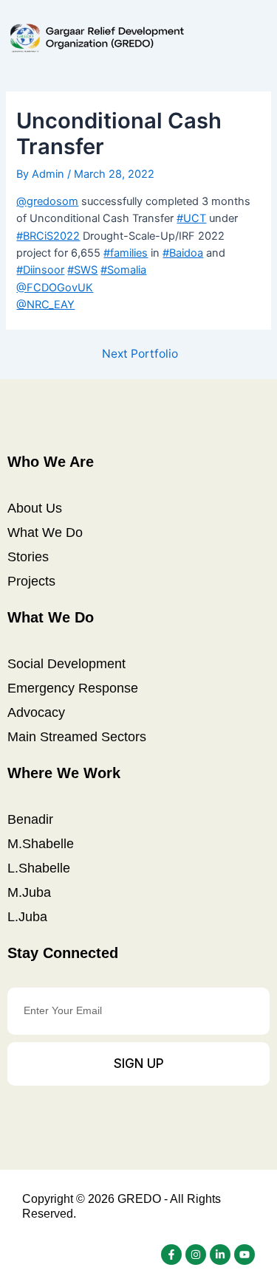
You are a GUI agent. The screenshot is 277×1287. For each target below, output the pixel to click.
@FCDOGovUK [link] (54, 287)
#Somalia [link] (123, 270)
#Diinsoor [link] (40, 270)
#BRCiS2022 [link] (48, 236)
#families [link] (125, 253)
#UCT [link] (191, 218)
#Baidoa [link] (183, 253)
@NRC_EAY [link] (45, 304)
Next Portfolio (140, 354)
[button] (256, 37)
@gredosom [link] (47, 201)
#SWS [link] (82, 270)
